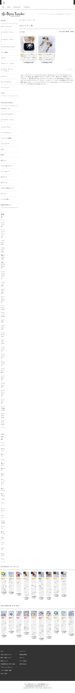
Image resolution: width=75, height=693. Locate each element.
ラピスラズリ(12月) (2, 415)
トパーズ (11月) (2, 401)
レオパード (2, 549)
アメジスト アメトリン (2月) (3, 233)
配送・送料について (6, 657)
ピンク (2, 459)
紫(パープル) (3, 464)
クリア (2, 445)
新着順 (72, 31)
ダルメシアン (2, 538)
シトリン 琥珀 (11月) (3, 408)
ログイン (21, 657)
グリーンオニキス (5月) (3, 299)
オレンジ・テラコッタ (2, 482)
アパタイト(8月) (2, 356)
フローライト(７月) (2, 341)
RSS (2, 673)
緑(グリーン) (3, 475)
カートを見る (23, 661)
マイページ (22, 651)
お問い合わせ (23, 664)
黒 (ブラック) (3, 532)
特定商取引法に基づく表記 (8, 664)
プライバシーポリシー (7, 667)
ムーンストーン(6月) (3, 307)
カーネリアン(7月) (2, 327)
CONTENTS (26, 7)
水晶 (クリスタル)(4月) (3, 265)
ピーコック (2, 527)
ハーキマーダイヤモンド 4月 (2, 275)
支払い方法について (6, 654)
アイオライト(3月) (2, 249)
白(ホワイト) (3, 449)
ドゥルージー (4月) (2, 284)
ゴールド (2, 503)
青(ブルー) (3, 469)
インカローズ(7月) (2, 334)
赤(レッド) (3, 455)
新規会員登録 (23, 654)
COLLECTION (16, 7)
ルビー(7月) (2, 321)
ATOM (5, 673)
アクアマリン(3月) (2, 242)
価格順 (67, 31)
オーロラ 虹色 (3, 522)
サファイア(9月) (2, 363)
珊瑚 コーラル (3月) (3, 257)
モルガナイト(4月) (2, 291)
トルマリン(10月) (2, 385)
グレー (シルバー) (3, 510)
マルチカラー (2, 554)
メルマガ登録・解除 (6, 670)
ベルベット (2, 543)
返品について (4, 661)
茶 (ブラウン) (3, 494)
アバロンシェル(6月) (3, 314)
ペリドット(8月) (2, 348)
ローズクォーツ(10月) (2, 393)
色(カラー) (25, 20)
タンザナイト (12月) (2, 422)
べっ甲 (2, 499)
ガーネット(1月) (2, 224)
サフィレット (2, 516)
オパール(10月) (2, 377)
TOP (3, 7)
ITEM (8, 7)
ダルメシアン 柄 (31, 20)
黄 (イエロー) (3, 489)
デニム (2, 559)
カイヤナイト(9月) (2, 370)
